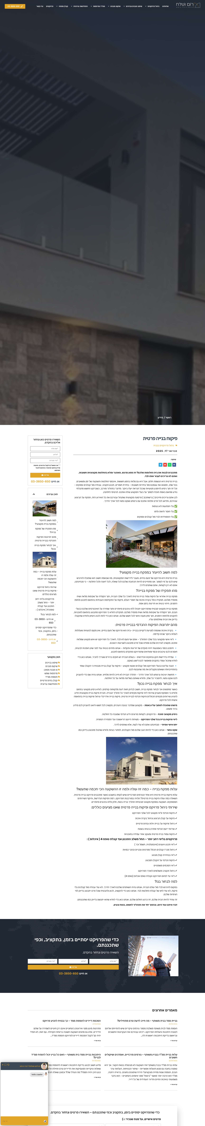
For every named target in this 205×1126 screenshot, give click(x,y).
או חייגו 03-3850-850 (44, 621)
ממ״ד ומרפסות (99, 6)
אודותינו (165, 6)
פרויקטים (49, 6)
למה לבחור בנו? (48, 614)
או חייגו (45, 481)
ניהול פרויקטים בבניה (163, 445)
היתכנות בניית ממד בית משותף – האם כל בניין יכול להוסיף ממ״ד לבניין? (66, 1056)
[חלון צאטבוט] (24, 1093)
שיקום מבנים (115, 6)
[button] (174, 465)
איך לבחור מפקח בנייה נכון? (45, 547)
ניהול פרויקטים (153, 6)
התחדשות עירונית (80, 6)
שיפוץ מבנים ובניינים (134, 6)
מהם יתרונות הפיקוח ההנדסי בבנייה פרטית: (45, 539)
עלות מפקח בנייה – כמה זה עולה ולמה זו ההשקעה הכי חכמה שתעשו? (44, 577)
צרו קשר (39, 6)
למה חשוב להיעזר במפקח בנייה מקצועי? (45, 522)
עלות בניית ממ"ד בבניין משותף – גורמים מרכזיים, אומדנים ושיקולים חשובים (141, 1056)
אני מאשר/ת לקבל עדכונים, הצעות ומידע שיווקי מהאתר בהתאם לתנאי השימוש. (47, 467)
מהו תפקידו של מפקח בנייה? (45, 530)
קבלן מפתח (63, 6)
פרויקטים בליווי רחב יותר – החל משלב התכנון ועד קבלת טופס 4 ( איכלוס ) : (44, 604)
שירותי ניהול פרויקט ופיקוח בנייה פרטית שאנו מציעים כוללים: (44, 591)
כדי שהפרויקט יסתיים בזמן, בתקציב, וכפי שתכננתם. (46, 631)
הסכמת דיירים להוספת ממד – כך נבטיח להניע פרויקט (72, 1020)
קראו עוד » (173, 1040)
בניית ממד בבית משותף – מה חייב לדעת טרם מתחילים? (147, 1020)
